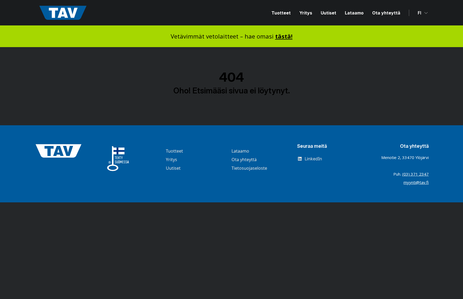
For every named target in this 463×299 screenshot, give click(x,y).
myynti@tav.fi (416, 182)
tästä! (284, 36)
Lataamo (354, 13)
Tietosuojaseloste (249, 168)
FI (420, 13)
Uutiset (328, 13)
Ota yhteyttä (386, 13)
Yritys (305, 13)
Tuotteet (281, 13)
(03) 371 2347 (415, 174)
